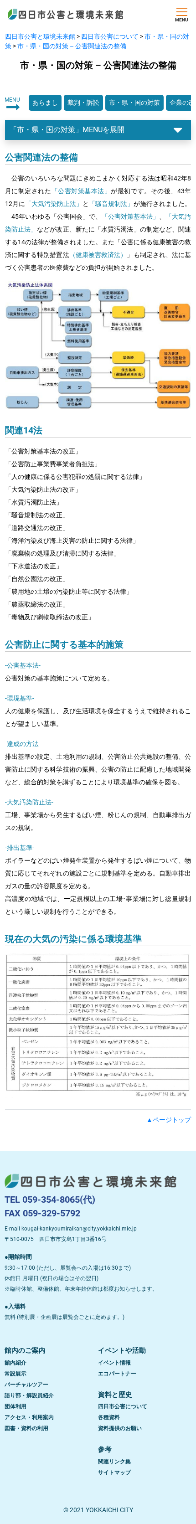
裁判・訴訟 (83, 102)
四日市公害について (122, 1406)
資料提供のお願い (120, 1428)
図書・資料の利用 (26, 1428)
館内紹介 (15, 1362)
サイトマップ (114, 1472)
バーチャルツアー (26, 1384)
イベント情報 (114, 1362)
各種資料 (109, 1417)
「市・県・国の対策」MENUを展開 (67, 129)
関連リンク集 (114, 1461)
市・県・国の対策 (134, 102)
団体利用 (15, 1406)
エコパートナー (117, 1373)
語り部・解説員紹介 (29, 1395)
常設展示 (15, 1373)
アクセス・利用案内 (29, 1417)
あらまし (45, 102)
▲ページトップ (168, 1119)
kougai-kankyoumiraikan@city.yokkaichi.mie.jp (79, 1228)
